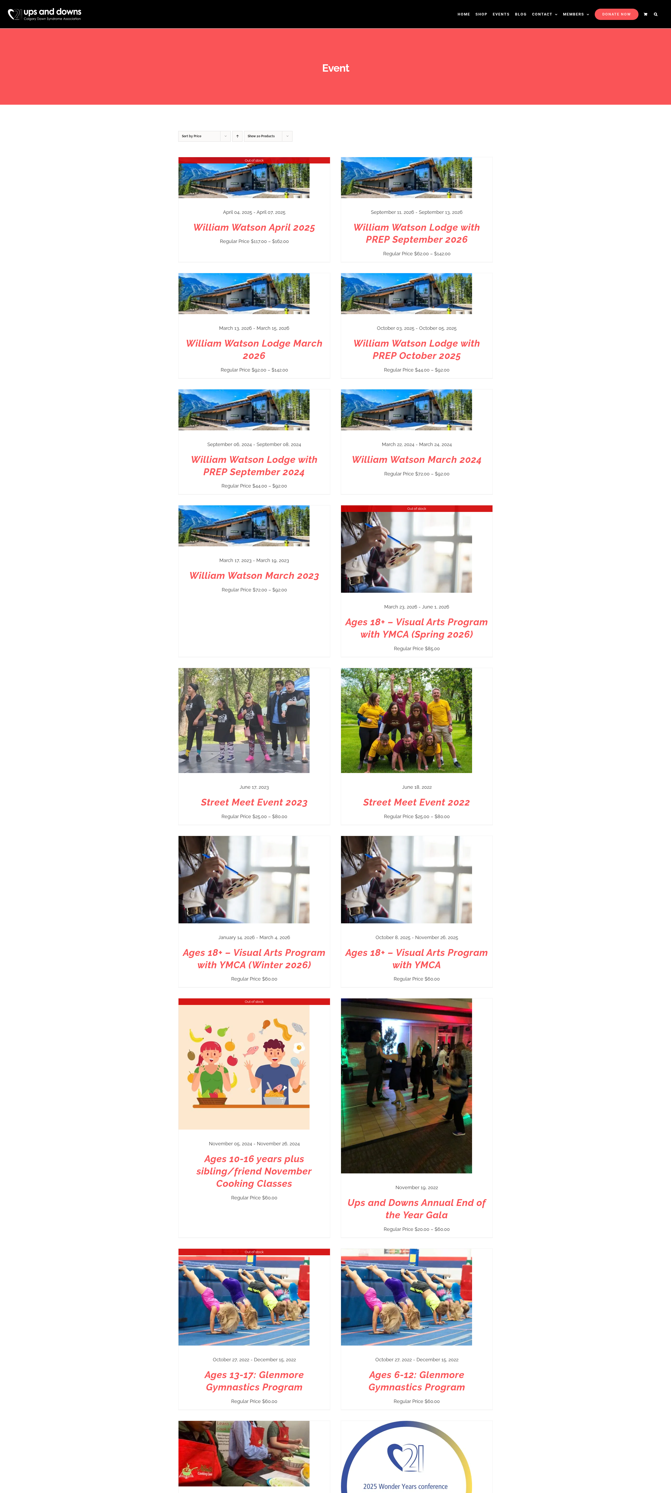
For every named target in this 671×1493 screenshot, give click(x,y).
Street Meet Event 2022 (416, 802)
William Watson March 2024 (417, 459)
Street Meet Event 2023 (254, 802)
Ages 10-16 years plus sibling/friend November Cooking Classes (254, 1171)
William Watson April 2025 (254, 227)
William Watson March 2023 (254, 575)
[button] (656, 14)
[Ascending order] (237, 136)
